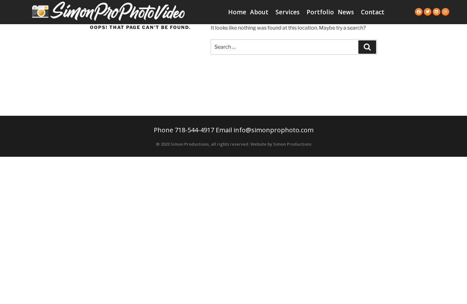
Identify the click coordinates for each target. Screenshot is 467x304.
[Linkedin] (436, 12)
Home (237, 12)
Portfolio (320, 12)
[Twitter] (427, 12)
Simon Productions (292, 144)
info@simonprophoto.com (274, 130)
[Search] (367, 47)
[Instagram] (445, 12)
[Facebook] (419, 12)
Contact (372, 12)
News (346, 12)
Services (287, 12)
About (259, 12)
